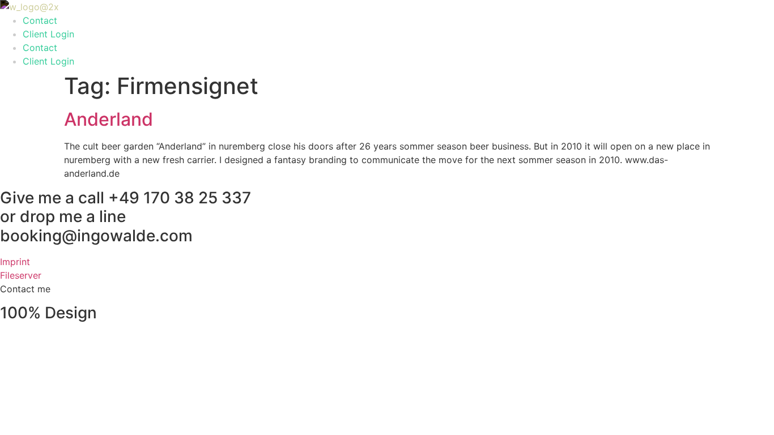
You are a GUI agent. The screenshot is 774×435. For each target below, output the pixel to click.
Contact (40, 20)
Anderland (108, 119)
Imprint (15, 261)
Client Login (48, 34)
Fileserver (20, 275)
